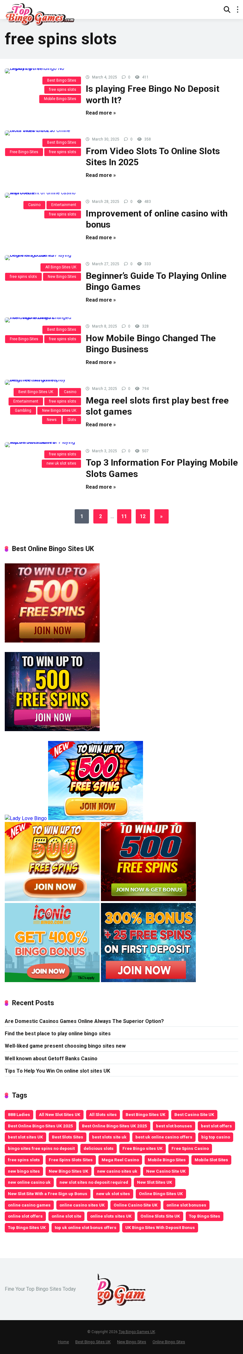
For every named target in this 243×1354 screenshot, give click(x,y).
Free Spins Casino (190, 1148)
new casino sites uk (117, 1171)
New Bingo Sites (62, 276)
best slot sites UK (25, 1136)
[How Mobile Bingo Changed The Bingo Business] (40, 320)
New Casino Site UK (166, 1171)
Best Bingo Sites (61, 80)
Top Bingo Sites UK (27, 1227)
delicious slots (99, 1148)
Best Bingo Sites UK (35, 392)
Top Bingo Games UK (137, 1332)
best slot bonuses (174, 1125)
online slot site (66, 1216)
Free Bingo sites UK (142, 1148)
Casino (34, 205)
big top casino (215, 1136)
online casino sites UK (82, 1204)
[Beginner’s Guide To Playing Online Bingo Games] (40, 257)
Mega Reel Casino (120, 1159)
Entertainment (63, 205)
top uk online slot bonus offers (85, 1227)
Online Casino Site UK (136, 1204)
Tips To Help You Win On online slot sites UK (57, 1071)
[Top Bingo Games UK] (39, 14)
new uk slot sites (61, 463)
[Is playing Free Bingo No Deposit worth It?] (40, 70)
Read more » (101, 113)
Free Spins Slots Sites (71, 1159)
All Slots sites (103, 1114)
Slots (71, 419)
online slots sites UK (111, 1216)
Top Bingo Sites (204, 1216)
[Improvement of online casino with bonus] (40, 195)
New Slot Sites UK (154, 1182)
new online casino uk (29, 1182)
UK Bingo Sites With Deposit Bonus (160, 1227)
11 (124, 516)
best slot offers (216, 1125)
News (52, 419)
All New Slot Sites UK (59, 1114)
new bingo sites (24, 1171)
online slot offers (25, 1216)
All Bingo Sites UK (60, 267)
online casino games (29, 1204)
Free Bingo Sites (24, 152)
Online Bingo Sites (169, 1341)
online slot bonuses (186, 1204)
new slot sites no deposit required (93, 1182)
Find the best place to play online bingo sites (58, 1034)
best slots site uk (109, 1136)
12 (143, 516)
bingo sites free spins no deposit (41, 1148)
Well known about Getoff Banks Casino (51, 1059)
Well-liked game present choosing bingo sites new (65, 1046)
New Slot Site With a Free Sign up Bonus (47, 1193)
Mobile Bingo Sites (60, 99)
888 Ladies (19, 1114)
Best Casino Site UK (194, 1114)
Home (63, 1341)
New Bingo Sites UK (59, 410)
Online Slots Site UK (160, 1216)
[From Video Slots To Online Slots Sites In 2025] (40, 132)
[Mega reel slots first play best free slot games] (40, 382)
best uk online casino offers (163, 1136)
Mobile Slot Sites (211, 1159)
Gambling (23, 410)
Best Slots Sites (67, 1136)
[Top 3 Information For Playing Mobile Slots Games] (40, 444)
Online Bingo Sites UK (161, 1193)
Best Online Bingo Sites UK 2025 (40, 1125)
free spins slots (62, 89)
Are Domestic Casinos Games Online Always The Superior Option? (84, 1021)
